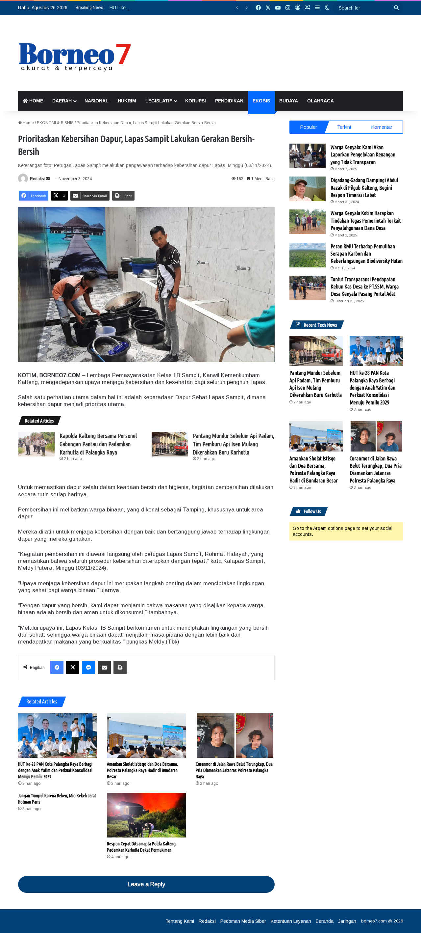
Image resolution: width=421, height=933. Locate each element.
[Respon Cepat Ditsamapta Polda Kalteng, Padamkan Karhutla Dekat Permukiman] (146, 815)
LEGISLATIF (158, 100)
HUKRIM (127, 100)
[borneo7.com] (78, 53)
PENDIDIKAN (229, 100)
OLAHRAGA (320, 100)
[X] (72, 667)
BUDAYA (288, 100)
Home (28, 123)
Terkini (344, 127)
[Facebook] (56, 667)
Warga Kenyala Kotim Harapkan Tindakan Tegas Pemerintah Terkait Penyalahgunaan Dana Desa (366, 220)
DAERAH (62, 100)
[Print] (120, 667)
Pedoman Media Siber (243, 921)
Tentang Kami (179, 921)
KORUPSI (195, 100)
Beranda (325, 921)
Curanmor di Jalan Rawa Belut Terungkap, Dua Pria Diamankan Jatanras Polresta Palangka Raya (234, 770)
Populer (308, 127)
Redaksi (37, 179)
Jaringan (347, 921)
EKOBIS (261, 100)
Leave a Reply (146, 884)
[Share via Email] (104, 667)
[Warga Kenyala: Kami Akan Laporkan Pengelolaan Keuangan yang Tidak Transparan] (307, 156)
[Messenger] (88, 667)
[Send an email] (48, 179)
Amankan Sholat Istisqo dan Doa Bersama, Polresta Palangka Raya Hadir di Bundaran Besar (142, 770)
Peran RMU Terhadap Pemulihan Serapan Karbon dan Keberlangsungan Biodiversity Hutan (367, 253)
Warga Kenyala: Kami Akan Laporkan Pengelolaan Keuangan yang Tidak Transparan (363, 154)
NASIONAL (97, 100)
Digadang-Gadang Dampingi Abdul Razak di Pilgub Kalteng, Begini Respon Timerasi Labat (364, 187)
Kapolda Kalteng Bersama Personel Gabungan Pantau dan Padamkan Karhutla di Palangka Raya (98, 443)
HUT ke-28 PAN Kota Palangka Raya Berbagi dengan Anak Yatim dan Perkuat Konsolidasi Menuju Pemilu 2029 (55, 770)
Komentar (381, 127)
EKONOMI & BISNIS (55, 123)
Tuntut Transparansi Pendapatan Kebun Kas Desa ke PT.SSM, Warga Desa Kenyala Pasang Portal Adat (365, 286)
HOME (35, 100)
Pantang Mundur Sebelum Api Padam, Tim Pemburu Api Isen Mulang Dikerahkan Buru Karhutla (233, 443)
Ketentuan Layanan (291, 921)
